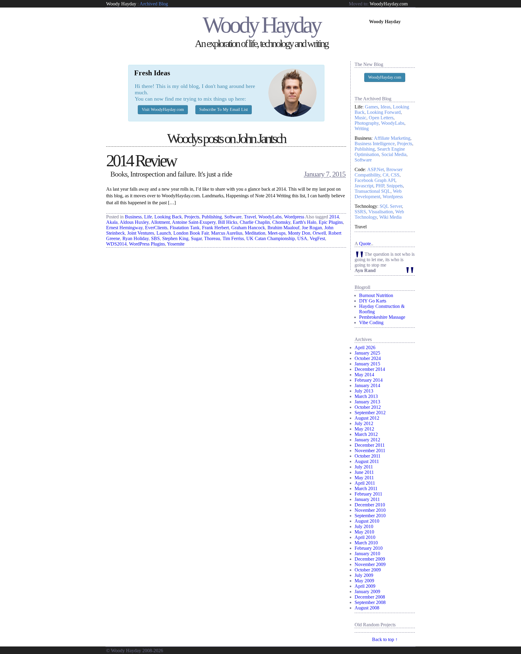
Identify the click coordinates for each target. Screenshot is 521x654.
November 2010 (370, 510)
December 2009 (370, 559)
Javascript (364, 185)
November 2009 (370, 564)
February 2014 (369, 380)
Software (233, 216)
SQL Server (391, 206)
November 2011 (370, 450)
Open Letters (381, 117)
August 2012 (367, 418)
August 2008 (367, 607)
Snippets (395, 185)
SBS (155, 238)
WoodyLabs (270, 216)
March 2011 (366, 488)
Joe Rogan (312, 227)
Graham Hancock (248, 227)
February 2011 (368, 493)
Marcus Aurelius (226, 233)
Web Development (378, 194)
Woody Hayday (121, 3)
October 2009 (368, 569)
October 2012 (368, 407)
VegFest (317, 238)
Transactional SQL (372, 191)
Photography (367, 123)
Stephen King (175, 238)
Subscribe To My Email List (223, 109)
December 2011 (370, 445)
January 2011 (367, 499)
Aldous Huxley (134, 222)
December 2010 (370, 504)
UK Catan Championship (270, 238)
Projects (191, 216)
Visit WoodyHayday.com (163, 109)
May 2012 (364, 428)
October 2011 (367, 455)
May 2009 (364, 580)
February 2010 (369, 548)
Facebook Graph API (375, 180)
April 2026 (365, 347)
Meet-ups (277, 233)
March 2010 (366, 542)
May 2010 (364, 531)
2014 (334, 216)
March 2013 (366, 396)
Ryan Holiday (135, 238)
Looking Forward (384, 112)
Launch (163, 233)
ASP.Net (375, 169)
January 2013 (367, 401)
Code (360, 169)
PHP (380, 185)
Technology (366, 206)
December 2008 (370, 596)
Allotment (160, 222)
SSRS (360, 211)
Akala (112, 222)
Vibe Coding (371, 322)
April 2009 (365, 586)
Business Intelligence (375, 143)
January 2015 (367, 363)
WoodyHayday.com (389, 3)
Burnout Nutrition (376, 295)
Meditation (255, 233)
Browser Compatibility (379, 172)
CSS (395, 174)
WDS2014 (116, 243)
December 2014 (370, 369)
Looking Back (168, 216)
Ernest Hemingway (124, 227)
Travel (250, 216)
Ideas (385, 106)
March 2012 (366, 434)
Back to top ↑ (385, 639)
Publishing (212, 216)
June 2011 (364, 472)
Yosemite (176, 243)
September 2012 (370, 412)
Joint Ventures (140, 233)
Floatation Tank (185, 227)
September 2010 (370, 515)
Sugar (196, 238)
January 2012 (367, 439)
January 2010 (367, 553)
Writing (362, 128)
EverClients (156, 227)
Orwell (319, 233)
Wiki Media (390, 217)
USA (302, 238)
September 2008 (370, 602)
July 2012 (364, 423)
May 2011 (364, 477)
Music (360, 117)
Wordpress (294, 216)
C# (385, 174)
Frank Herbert (215, 227)
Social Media (393, 154)
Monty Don (299, 233)
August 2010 (367, 521)
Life (148, 216)
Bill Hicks (227, 222)
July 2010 (364, 526)
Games (371, 106)
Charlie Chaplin (255, 222)
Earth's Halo (304, 222)
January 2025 (367, 352)
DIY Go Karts (372, 300)
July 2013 (364, 390)
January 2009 (367, 591)
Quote (365, 243)
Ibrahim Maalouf (283, 227)
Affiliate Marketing (392, 138)
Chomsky (281, 222)
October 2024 (368, 358)
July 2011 (364, 466)
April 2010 (365, 537)
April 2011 (365, 483)
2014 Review (141, 160)
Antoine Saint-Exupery (194, 222)
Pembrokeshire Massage (382, 317)
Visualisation (380, 211)
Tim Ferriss (233, 238)
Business (133, 216)
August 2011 (367, 461)
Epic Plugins (331, 222)
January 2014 (367, 385)
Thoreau (212, 238)
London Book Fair (191, 233)
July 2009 (364, 575)
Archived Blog (154, 3)
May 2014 (364, 374)
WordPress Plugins (147, 243)
